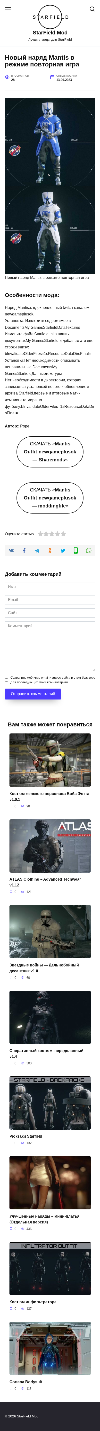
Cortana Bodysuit (25, 1382)
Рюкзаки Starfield (25, 1136)
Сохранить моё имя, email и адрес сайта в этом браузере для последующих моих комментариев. (52, 680)
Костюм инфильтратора (33, 1302)
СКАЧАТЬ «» (50, 451)
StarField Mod (50, 33)
